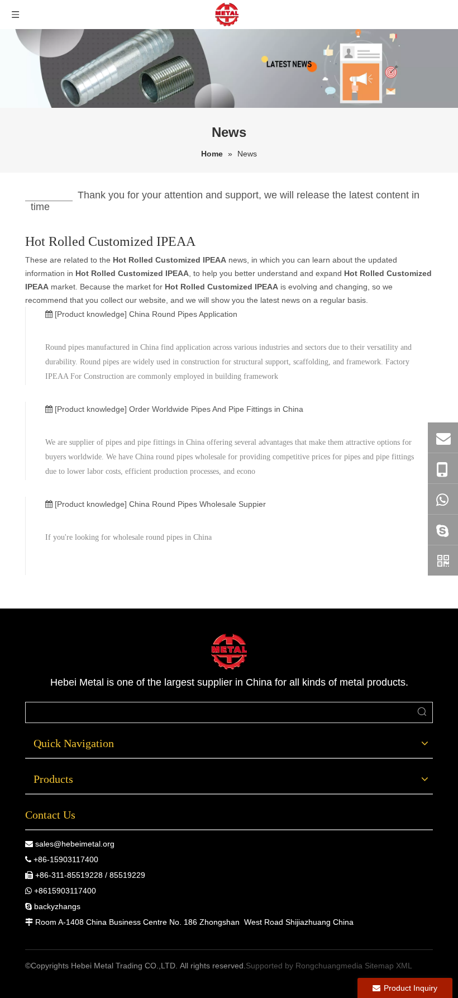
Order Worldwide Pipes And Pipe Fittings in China (216, 409)
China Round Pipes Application (183, 314)
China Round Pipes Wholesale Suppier (197, 504)
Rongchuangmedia (328, 965)
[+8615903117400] (443, 499)
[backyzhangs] (443, 529)
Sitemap (379, 965)
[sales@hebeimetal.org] (443, 437)
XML (404, 965)
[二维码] (443, 560)
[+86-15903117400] (443, 468)
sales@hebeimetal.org (75, 843)
